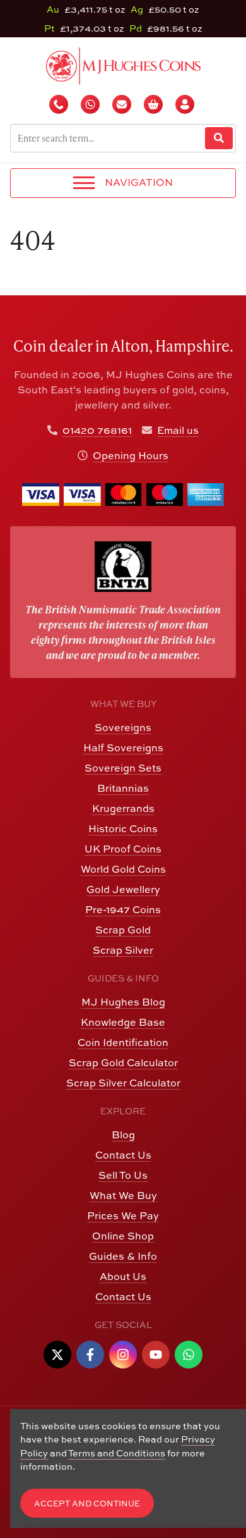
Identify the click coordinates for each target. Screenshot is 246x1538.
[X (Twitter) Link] (57, 1355)
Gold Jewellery (123, 889)
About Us (123, 1276)
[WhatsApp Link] (188, 1355)
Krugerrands (123, 808)
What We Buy (123, 1195)
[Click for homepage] (123, 64)
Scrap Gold (123, 930)
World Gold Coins (123, 869)
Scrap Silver (123, 950)
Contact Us (123, 1155)
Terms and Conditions (116, 1453)
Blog (123, 1134)
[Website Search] (219, 138)
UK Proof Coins (123, 849)
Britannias (123, 788)
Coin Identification (123, 1042)
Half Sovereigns (123, 747)
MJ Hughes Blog (123, 1002)
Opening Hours (130, 455)
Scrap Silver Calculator (123, 1083)
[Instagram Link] (123, 1355)
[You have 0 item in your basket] (154, 104)
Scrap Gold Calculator (123, 1062)
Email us (178, 430)
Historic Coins (123, 828)
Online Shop (123, 1236)
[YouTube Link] (156, 1355)
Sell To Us (123, 1175)
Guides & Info (123, 1256)
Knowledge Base (123, 1022)
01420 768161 (97, 430)
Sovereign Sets (123, 768)
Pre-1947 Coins (123, 909)
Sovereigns (123, 727)
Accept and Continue (87, 1503)
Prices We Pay (123, 1215)
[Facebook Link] (90, 1355)
